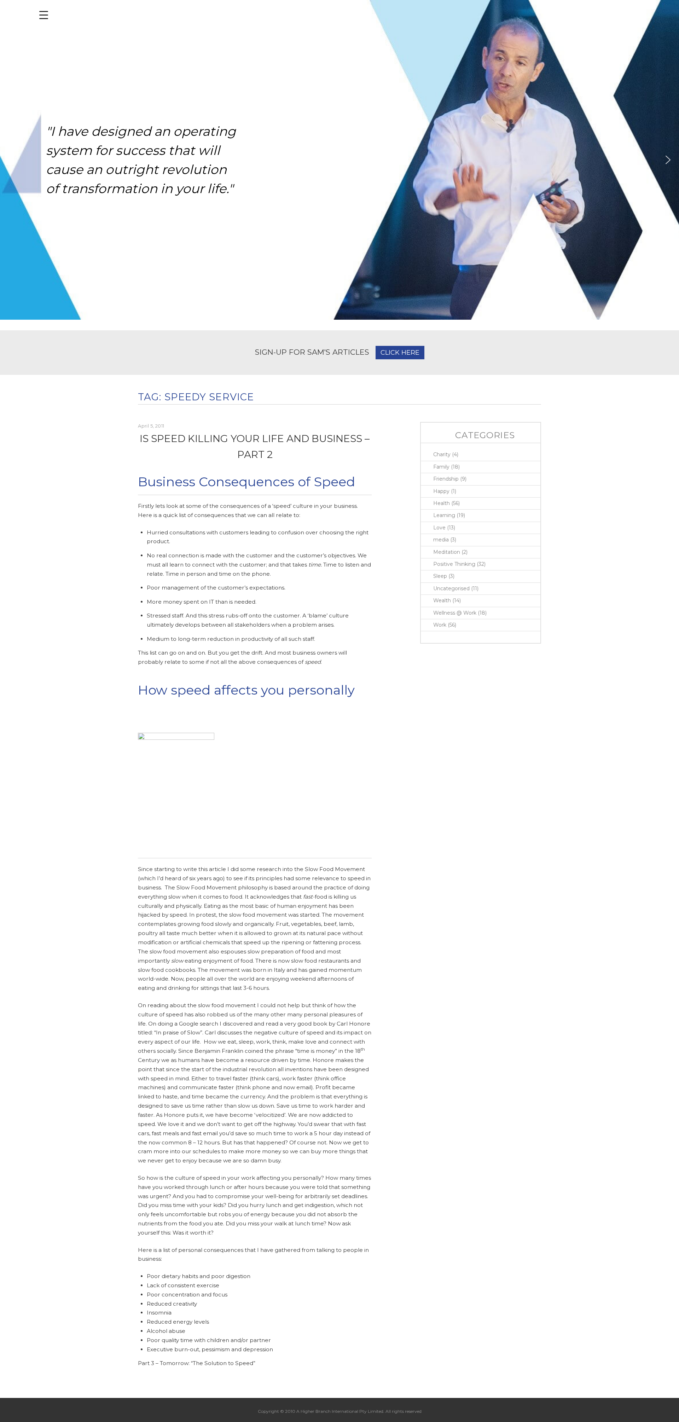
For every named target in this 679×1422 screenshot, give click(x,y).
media (441, 539)
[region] (339, 160)
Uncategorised (451, 588)
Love (439, 527)
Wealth (442, 600)
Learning (444, 515)
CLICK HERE (400, 352)
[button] (11, 160)
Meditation (446, 552)
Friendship (446, 479)
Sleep (440, 576)
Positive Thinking (454, 564)
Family (441, 467)
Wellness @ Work (454, 613)
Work (439, 625)
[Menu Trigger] (43, 15)
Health (441, 503)
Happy (441, 491)
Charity (442, 454)
